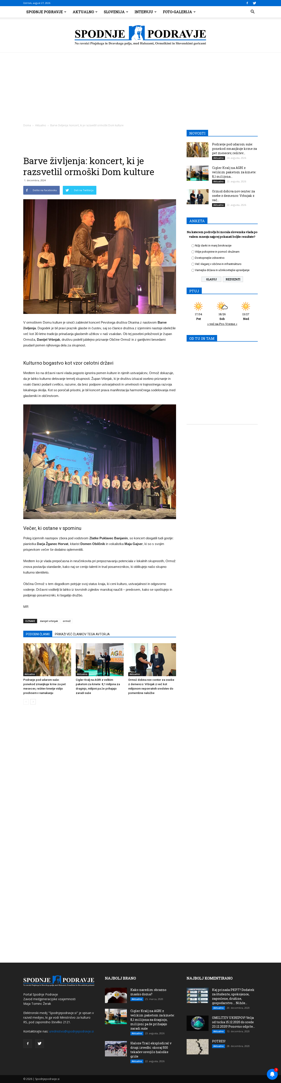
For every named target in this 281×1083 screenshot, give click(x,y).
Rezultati (233, 279)
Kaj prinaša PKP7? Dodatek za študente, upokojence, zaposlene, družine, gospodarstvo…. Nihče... (233, 996)
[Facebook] (247, 3)
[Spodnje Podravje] (140, 35)
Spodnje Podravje (44, 11)
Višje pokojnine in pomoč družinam (217, 251)
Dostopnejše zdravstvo (210, 257)
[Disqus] (99, 774)
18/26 (222, 316)
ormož (66, 621)
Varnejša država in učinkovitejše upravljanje (222, 270)
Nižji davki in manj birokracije (213, 245)
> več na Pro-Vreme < (222, 324)
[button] (252, 12)
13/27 (245, 316)
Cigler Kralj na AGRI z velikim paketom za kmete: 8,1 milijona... (234, 172)
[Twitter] (254, 3)
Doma (27, 125)
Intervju (144, 11)
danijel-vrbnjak (49, 621)
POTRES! (218, 1041)
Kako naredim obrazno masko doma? (148, 992)
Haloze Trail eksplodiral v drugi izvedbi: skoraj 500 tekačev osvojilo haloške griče (150, 1049)
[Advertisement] (140, 85)
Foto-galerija (177, 11)
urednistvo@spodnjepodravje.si (71, 1031)
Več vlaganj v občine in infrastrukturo (218, 264)
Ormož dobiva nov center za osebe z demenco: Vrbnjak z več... (233, 195)
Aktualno (83, 11)
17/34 (198, 316)
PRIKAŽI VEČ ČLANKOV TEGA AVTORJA (82, 634)
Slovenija (114, 11)
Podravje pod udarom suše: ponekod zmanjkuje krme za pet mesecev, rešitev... (234, 148)
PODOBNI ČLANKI (38, 634)
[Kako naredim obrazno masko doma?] (116, 995)
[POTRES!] (198, 1046)
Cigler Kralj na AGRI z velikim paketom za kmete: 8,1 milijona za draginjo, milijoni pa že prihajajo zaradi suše (152, 1019)
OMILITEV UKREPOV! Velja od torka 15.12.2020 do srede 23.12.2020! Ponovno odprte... (233, 1022)
